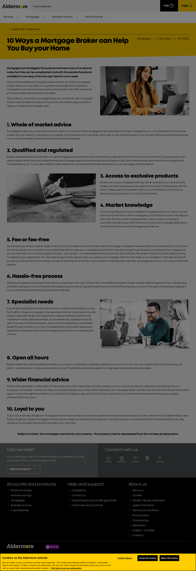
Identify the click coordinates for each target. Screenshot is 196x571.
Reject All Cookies (169, 558)
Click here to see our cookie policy (66, 568)
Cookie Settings (125, 558)
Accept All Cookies (147, 558)
